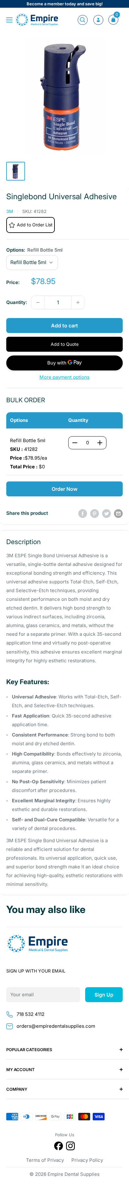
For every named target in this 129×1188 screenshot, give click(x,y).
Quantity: (16, 302)
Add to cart (64, 325)
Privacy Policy (87, 1160)
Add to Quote (65, 344)
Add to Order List (35, 224)
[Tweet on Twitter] (106, 513)
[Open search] (82, 20)
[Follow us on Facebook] (58, 1147)
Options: (34, 250)
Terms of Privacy (45, 1160)
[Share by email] (118, 513)
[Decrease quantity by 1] (37, 302)
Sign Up (104, 995)
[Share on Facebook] (82, 513)
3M (9, 211)
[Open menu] (9, 19)
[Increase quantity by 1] (78, 302)
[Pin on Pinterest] (94, 513)
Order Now (64, 489)
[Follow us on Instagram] (70, 1147)
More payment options (64, 377)
